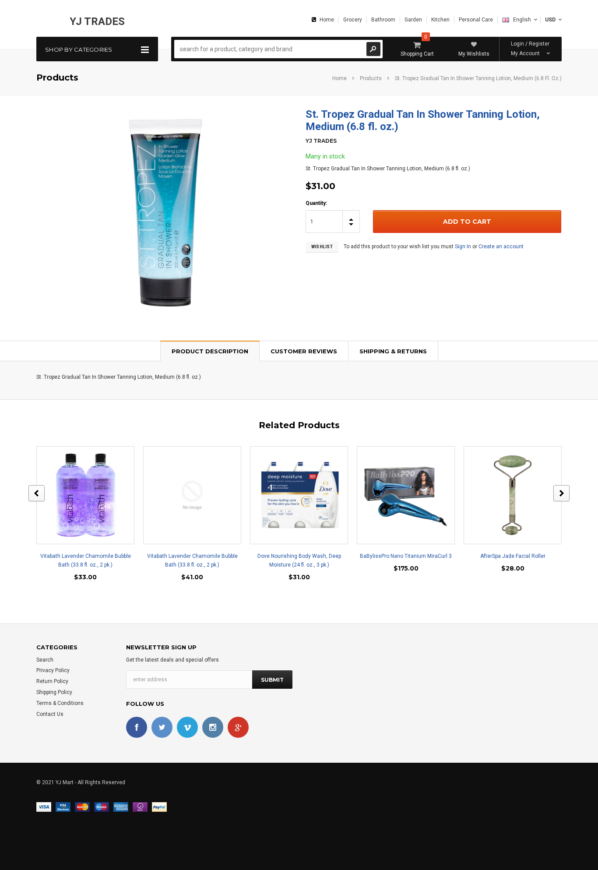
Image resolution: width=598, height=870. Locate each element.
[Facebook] (136, 727)
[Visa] (43, 806)
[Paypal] (159, 806)
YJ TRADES (97, 21)
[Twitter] (161, 727)
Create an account (501, 246)
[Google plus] (238, 727)
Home (339, 78)
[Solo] (140, 806)
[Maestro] (101, 806)
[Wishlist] (93, 495)
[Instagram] (212, 727)
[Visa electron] (63, 806)
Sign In (463, 246)
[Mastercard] (82, 806)
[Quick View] (77, 495)
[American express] (120, 806)
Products (371, 78)
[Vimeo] (187, 727)
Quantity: (316, 203)
